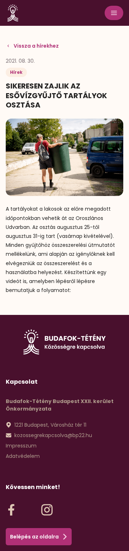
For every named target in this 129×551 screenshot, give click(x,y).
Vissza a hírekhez (36, 45)
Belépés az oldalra (34, 536)
